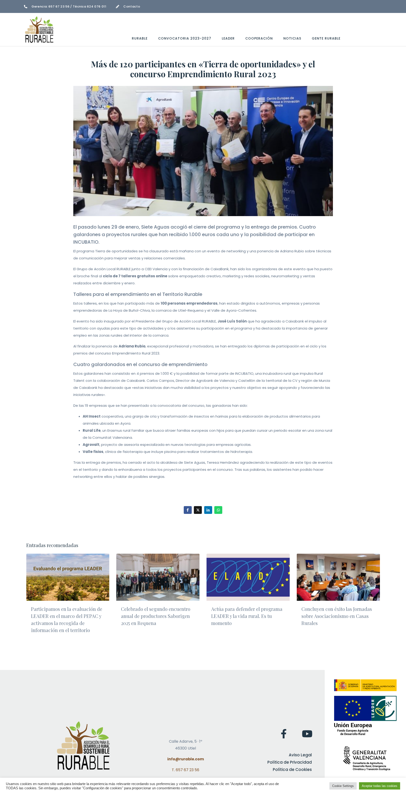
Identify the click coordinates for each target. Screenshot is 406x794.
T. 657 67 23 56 (185, 770)
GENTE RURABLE (326, 38)
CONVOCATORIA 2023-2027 (184, 38)
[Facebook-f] (283, 733)
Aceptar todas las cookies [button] (379, 786)
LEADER (228, 38)
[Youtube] (307, 733)
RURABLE (140, 38)
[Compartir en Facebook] (188, 510)
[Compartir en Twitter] (198, 510)
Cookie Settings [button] (343, 786)
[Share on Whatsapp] (218, 510)
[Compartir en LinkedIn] (208, 510)
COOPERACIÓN (259, 38)
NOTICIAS (292, 38)
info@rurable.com (185, 759)
